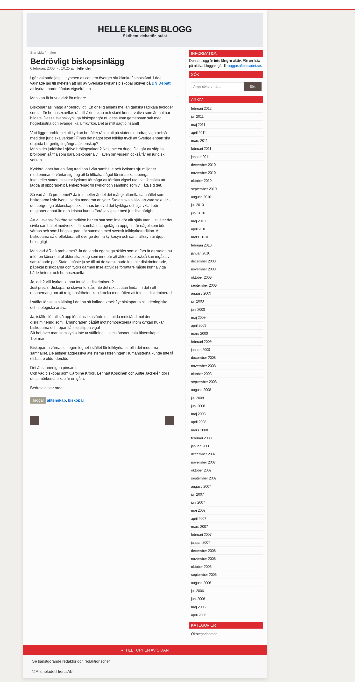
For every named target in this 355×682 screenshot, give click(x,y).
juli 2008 (197, 398)
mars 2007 (199, 526)
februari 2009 (201, 342)
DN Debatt (161, 83)
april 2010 (198, 229)
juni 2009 (198, 309)
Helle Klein (84, 68)
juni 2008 (198, 406)
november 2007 (203, 462)
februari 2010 (201, 245)
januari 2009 (200, 350)
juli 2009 (197, 301)
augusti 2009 (201, 293)
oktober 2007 (201, 470)
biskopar (76, 400)
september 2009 (204, 285)
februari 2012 (201, 108)
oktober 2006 (201, 567)
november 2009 (203, 269)
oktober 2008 (201, 374)
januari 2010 (200, 253)
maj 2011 (198, 125)
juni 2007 (198, 502)
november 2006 (203, 559)
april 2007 (198, 518)
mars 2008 (199, 430)
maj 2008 (198, 414)
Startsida (37, 52)
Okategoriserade (204, 634)
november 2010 (203, 173)
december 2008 (203, 358)
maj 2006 (198, 607)
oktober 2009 (201, 277)
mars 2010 (199, 237)
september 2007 (204, 478)
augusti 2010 (201, 197)
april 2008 (198, 422)
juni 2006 (198, 599)
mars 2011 (199, 140)
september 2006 (204, 575)
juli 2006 (197, 591)
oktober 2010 (201, 181)
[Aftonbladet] (45, 4)
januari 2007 (200, 542)
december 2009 (203, 261)
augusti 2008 (201, 390)
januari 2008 (200, 446)
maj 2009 (198, 317)
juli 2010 (197, 205)
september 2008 (204, 382)
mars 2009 (199, 333)
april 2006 (198, 615)
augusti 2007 (201, 486)
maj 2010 (198, 221)
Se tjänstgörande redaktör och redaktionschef (71, 661)
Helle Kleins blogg (145, 29)
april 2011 (198, 133)
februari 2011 (201, 148)
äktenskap (56, 400)
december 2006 (203, 551)
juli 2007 (197, 494)
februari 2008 (201, 438)
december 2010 (203, 165)
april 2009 (198, 325)
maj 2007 (198, 510)
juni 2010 (198, 213)
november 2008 (203, 366)
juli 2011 (197, 116)
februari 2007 (201, 534)
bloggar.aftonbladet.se (244, 66)
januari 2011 (200, 157)
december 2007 (203, 454)
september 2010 (204, 189)
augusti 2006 (201, 583)
